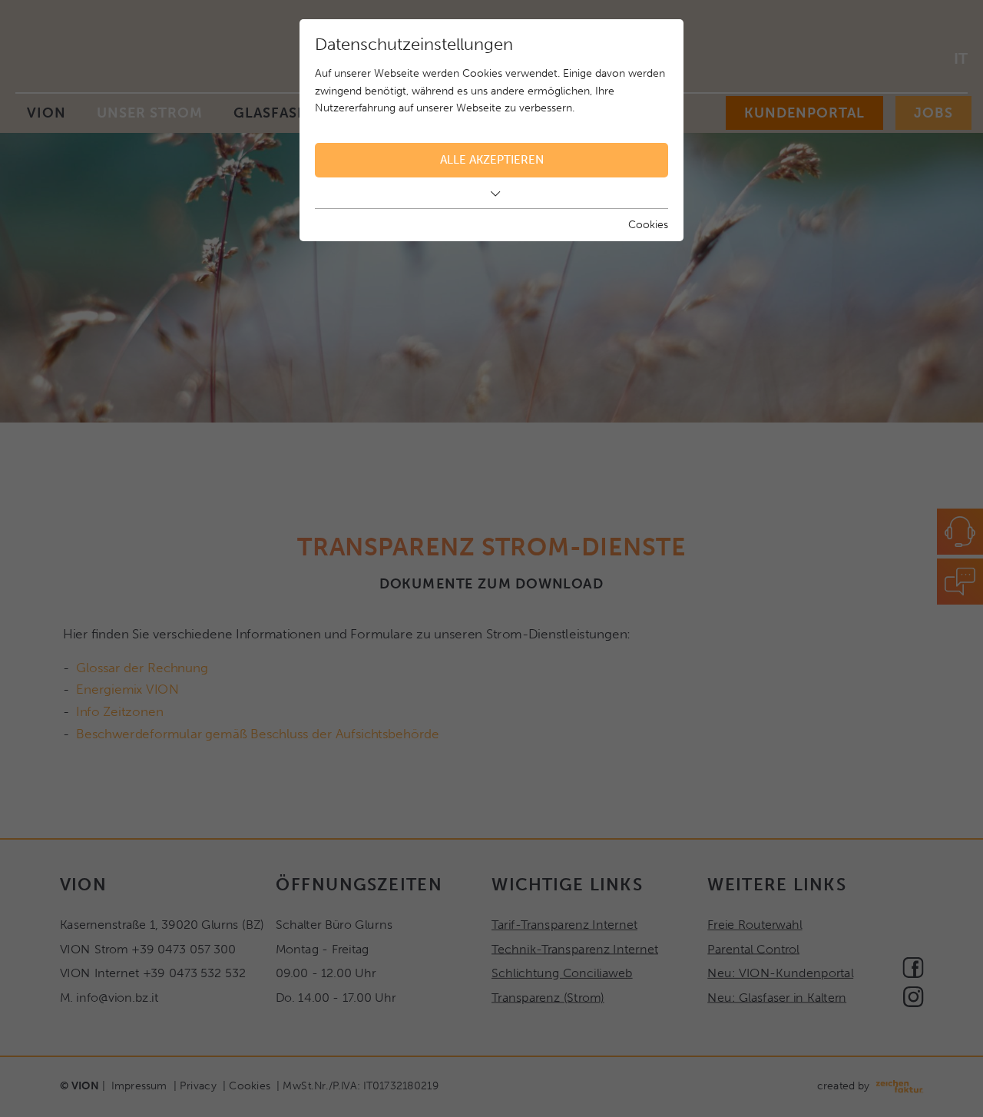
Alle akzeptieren (492, 160)
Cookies (648, 224)
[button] (491, 193)
